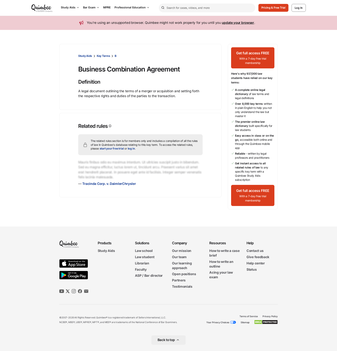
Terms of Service (248, 316)
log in (131, 148)
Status (252, 269)
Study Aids (68, 7)
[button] (252, 57)
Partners (179, 280)
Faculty (141, 269)
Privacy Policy (270, 316)
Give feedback (258, 257)
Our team (179, 257)
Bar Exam (89, 7)
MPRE (107, 7)
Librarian (142, 263)
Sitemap (245, 322)
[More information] (110, 126)
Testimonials (182, 286)
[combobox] (207, 8)
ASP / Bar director (149, 276)
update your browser (238, 23)
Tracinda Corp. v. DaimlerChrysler (109, 184)
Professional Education (130, 7)
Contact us (255, 251)
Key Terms (103, 55)
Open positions (184, 274)
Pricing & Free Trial (273, 7)
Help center (256, 263)
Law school (144, 251)
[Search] (163, 8)
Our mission (181, 251)
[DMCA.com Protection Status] (266, 322)
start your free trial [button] (112, 148)
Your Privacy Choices (217, 322)
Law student (144, 257)
